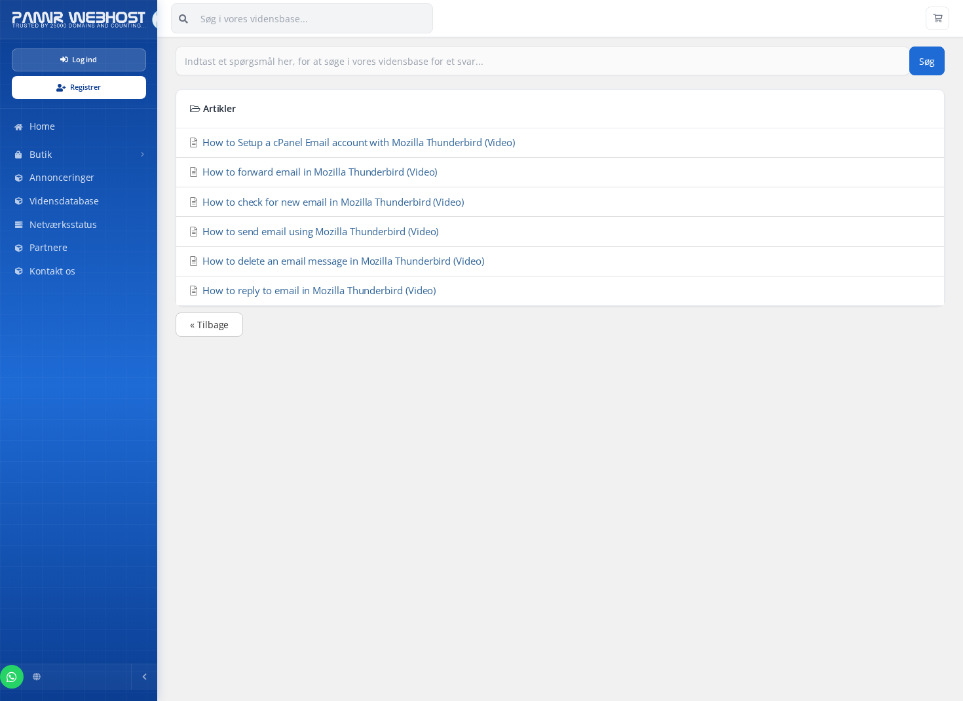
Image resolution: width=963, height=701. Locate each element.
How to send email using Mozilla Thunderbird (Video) (319, 231)
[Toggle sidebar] (144, 677)
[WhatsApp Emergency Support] (12, 677)
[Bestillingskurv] (937, 18)
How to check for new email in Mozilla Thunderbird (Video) (332, 201)
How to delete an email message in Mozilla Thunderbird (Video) (341, 260)
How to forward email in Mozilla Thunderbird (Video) (318, 171)
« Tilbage (209, 324)
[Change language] (37, 677)
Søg (927, 61)
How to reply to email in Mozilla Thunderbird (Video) (318, 290)
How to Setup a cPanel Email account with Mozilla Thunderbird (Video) (357, 142)
